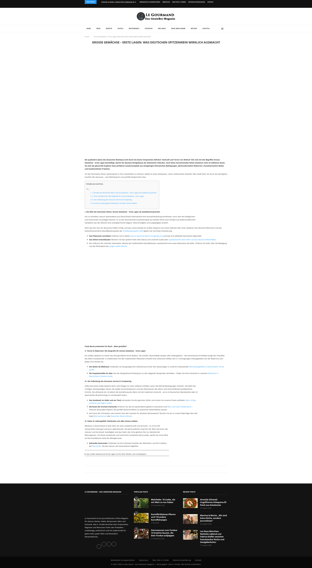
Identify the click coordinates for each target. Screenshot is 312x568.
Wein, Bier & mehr (178, 28)
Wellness (162, 28)
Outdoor (148, 28)
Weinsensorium (100, 416)
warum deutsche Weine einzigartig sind (146, 236)
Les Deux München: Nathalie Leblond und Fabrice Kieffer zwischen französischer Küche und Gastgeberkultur (212, 537)
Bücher (194, 28)
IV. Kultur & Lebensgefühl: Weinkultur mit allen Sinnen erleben (114, 203)
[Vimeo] (214, 6)
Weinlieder (96, 446)
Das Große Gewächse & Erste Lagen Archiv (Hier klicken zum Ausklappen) (116, 454)
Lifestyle (206, 28)
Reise (98, 28)
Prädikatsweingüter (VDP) (133, 231)
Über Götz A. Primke (179, 2)
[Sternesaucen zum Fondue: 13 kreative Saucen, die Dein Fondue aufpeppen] (141, 534)
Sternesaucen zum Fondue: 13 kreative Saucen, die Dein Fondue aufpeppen (164, 533)
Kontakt (210, 2)
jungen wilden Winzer (118, 246)
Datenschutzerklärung (196, 2)
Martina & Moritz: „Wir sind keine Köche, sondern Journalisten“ (213, 518)
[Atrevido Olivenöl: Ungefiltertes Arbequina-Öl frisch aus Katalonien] (190, 503)
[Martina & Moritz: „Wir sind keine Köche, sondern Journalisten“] (190, 519)
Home (87, 36)
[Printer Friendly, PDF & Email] (96, 460)
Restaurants (134, 28)
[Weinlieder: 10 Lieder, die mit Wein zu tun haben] (141, 503)
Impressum (166, 2)
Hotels (120, 28)
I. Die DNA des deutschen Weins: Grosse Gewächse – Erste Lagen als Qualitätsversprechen (124, 193)
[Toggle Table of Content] (88, 189)
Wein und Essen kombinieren (179, 407)
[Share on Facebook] (155, 469)
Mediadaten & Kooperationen (150, 2)
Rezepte (109, 28)
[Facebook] (211, 6)
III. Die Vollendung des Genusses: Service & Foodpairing (112, 200)
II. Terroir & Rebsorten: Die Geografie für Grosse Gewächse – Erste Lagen (118, 196)
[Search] (226, 28)
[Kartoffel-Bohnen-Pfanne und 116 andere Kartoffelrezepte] (141, 518)
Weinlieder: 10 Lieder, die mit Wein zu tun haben (163, 501)
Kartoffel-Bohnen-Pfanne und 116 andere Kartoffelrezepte (163, 517)
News (89, 28)
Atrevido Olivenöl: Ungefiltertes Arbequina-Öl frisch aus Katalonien (125, 2)
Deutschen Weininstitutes (121, 416)
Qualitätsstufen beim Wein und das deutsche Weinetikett (192, 239)
